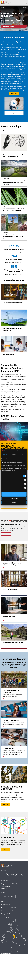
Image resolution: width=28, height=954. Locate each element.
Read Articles (6, 533)
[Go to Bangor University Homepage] (6, 2)
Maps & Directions (8, 896)
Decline (14, 502)
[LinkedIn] (21, 874)
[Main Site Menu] (22, 3)
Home (3, 7)
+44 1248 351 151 (5, 886)
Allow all (14, 494)
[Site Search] (25, 3)
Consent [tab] (5, 454)
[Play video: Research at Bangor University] (14, 103)
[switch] (25, 480)
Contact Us (4, 888)
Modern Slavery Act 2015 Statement (10, 907)
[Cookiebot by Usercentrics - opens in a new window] (17, 450)
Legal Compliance (5, 904)
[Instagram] (12, 874)
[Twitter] (2, 874)
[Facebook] (7, 874)
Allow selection (14, 498)
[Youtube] (16, 874)
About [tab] (23, 454)
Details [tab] (14, 454)
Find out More (14, 93)
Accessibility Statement (7, 910)
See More (5, 130)
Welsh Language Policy (7, 917)
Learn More (5, 804)
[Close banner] (26, 450)
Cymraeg (25, 7)
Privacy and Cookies (6, 914)
